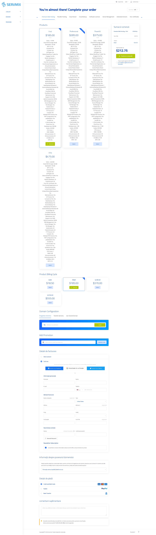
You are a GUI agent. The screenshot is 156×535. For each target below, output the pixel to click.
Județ (77, 412)
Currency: (132, 10)
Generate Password (51, 438)
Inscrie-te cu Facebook (55, 368)
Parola (45, 431)
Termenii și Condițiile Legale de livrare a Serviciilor (126, 62)
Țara (77, 398)
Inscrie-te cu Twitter (97, 368)
